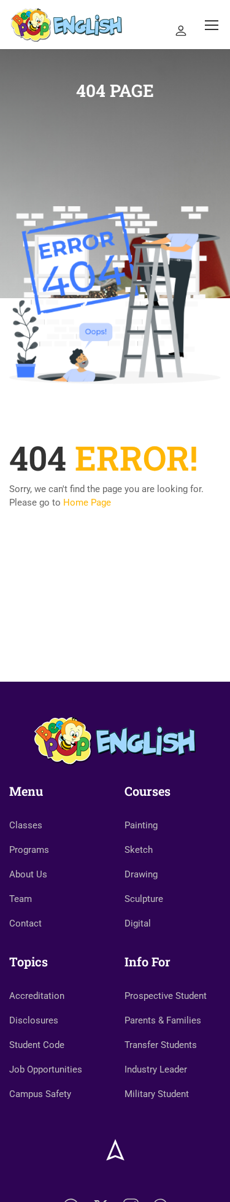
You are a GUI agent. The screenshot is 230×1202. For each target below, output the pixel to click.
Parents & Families (163, 1020)
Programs (29, 849)
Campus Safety (40, 1094)
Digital (138, 923)
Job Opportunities (45, 1069)
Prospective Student (166, 995)
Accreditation (36, 995)
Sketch (139, 849)
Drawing (141, 874)
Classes (25, 825)
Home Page (87, 502)
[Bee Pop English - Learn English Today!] (66, 24)
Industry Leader (156, 1069)
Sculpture (144, 898)
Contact (25, 923)
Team (20, 898)
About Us (28, 874)
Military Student (157, 1094)
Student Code (36, 1044)
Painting (141, 825)
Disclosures (33, 1020)
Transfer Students (161, 1044)
